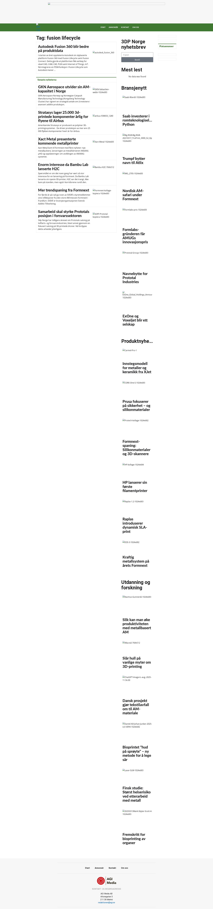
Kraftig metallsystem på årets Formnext (137, 555)
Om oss (135, 27)
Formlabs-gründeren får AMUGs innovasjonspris (137, 227)
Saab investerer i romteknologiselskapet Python (137, 112)
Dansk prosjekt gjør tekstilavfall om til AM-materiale (137, 696)
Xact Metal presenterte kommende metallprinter (76, 147)
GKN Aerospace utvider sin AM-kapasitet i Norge (76, 95)
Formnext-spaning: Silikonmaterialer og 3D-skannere (137, 438)
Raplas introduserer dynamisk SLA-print (137, 518)
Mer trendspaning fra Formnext (76, 196)
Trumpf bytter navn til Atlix (137, 150)
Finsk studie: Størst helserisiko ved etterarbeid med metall (137, 787)
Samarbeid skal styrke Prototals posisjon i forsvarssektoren (76, 220)
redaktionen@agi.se (106, 902)
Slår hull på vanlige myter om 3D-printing (137, 656)
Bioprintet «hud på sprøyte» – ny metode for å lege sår (137, 743)
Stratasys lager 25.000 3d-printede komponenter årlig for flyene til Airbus (76, 121)
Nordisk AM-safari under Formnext (137, 188)
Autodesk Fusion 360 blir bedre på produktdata (76, 57)
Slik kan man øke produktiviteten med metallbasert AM (137, 616)
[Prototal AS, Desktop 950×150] (106, 4)
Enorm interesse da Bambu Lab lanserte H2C (76, 173)
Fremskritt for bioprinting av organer (137, 828)
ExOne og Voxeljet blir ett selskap (137, 310)
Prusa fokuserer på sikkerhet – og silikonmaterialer (137, 397)
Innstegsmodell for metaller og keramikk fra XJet (137, 363)
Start (103, 27)
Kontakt (125, 27)
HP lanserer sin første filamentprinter (137, 479)
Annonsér (113, 27)
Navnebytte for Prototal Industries (137, 268)
